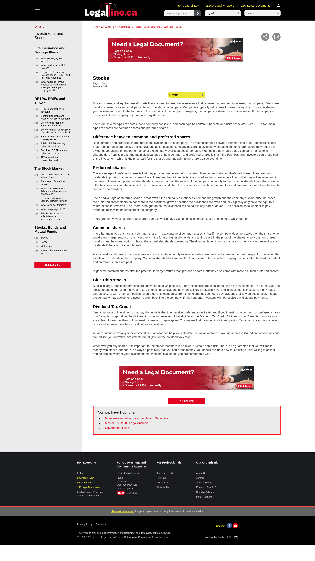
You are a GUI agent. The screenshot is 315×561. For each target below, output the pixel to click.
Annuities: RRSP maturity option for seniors (54, 152)
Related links (52, 265)
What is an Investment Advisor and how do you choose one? (53, 191)
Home (95, 27)
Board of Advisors (205, 492)
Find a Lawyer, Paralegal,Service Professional (90, 494)
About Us (201, 473)
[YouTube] (235, 525)
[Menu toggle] (37, 10)
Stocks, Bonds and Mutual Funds (158, 27)
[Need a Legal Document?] (175, 50)
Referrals (161, 477)
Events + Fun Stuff (206, 487)
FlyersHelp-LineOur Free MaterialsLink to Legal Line (127, 482)
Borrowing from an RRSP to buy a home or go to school (56, 131)
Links (80, 473)
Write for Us (163, 487)
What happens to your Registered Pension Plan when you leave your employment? (54, 86)
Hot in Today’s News (128, 473)
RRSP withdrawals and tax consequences (55, 138)
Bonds (44, 241)
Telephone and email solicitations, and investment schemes (52, 216)
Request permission (122, 511)
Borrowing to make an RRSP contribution (52, 124)
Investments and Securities (129, 27)
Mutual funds (47, 246)
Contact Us (163, 482)
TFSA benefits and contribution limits (50, 158)
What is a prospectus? (53, 209)
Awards (200, 477)
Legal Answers (107, 27)
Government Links (117, 428)
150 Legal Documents (255, 5)
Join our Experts (165, 473)
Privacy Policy (85, 524)
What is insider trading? (53, 204)
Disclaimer (101, 524)
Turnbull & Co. (225, 537)
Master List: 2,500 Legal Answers (126, 423)
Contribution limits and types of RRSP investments (56, 117)
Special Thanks (204, 482)
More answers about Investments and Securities (136, 418)
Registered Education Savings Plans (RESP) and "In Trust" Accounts (55, 75)
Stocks (44, 237)
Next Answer (187, 400)
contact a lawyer (161, 532)
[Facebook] (229, 525)
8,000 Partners (204, 496)
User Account (279, 5)
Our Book (127, 492)
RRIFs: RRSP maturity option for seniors (53, 145)
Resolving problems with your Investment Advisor (54, 199)
